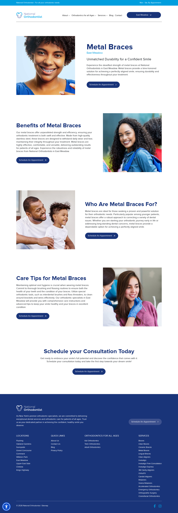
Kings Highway (22, 470)
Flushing (19, 441)
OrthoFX (142, 473)
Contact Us (55, 444)
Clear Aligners (144, 457)
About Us (55, 441)
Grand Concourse (23, 450)
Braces (141, 441)
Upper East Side (23, 463)
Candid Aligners (145, 477)
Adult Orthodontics (92, 447)
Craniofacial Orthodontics (149, 496)
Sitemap (45, 506)
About (65, 15)
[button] (6, 506)
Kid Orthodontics (92, 441)
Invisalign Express (146, 467)
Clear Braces (144, 444)
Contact (118, 15)
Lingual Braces (145, 454)
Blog (111, 15)
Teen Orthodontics (92, 444)
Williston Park (22, 457)
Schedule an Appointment (101, 84)
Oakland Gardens (23, 444)
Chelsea (19, 467)
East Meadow (142, 15)
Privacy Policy (56, 450)
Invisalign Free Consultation (150, 463)
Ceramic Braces (145, 447)
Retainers (142, 480)
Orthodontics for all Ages (83, 15)
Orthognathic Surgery (148, 493)
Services (102, 15)
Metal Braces (144, 450)
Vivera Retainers (145, 483)
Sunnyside (20, 447)
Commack (20, 454)
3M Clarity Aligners (146, 470)
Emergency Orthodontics (149, 490)
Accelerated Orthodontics (149, 486)
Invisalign (142, 460)
